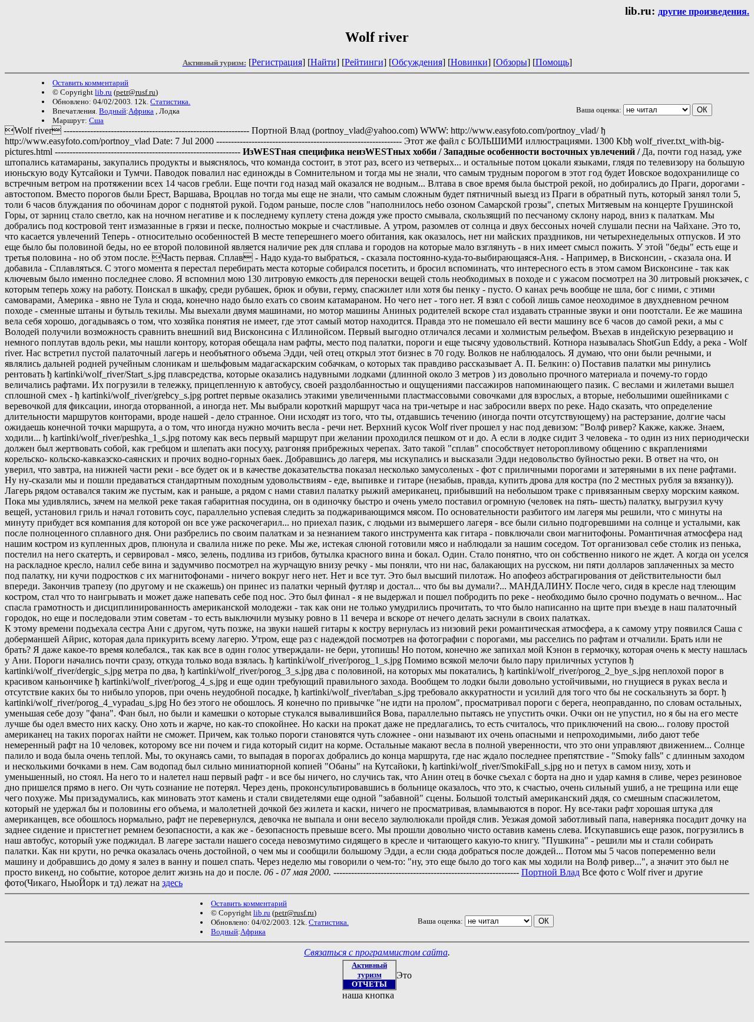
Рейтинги (364, 62)
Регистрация (277, 62)
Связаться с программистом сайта (376, 952)
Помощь (552, 62)
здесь (172, 883)
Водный (112, 111)
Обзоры (511, 62)
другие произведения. (703, 11)
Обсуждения (417, 62)
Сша (96, 120)
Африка (141, 111)
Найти (323, 62)
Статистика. (170, 101)
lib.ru (103, 92)
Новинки (469, 62)
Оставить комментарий (90, 82)
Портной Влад (550, 872)
